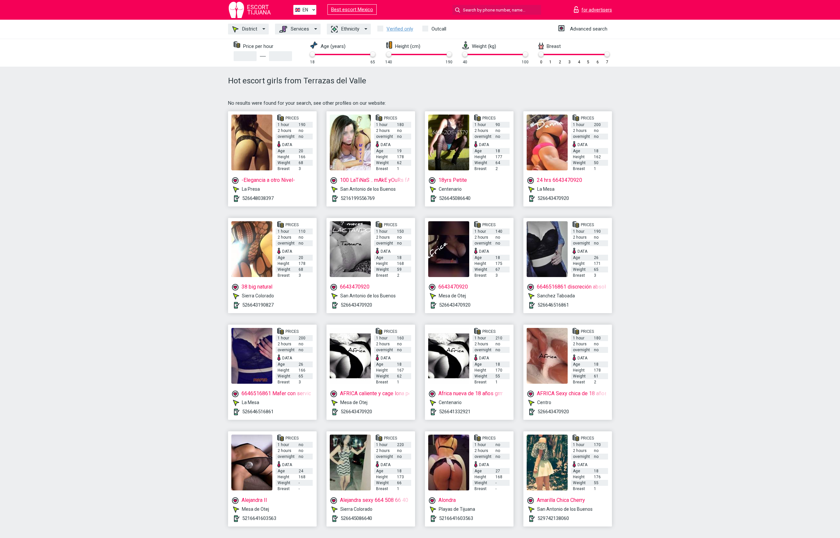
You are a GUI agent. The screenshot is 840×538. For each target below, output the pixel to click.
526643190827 (258, 305)
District (249, 29)
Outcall (438, 29)
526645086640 (455, 198)
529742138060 (553, 518)
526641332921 (455, 412)
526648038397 (258, 198)
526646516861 (553, 305)
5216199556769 (358, 198)
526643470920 (553, 198)
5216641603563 (259, 518)
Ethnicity (349, 29)
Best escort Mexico (352, 9)
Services (299, 29)
